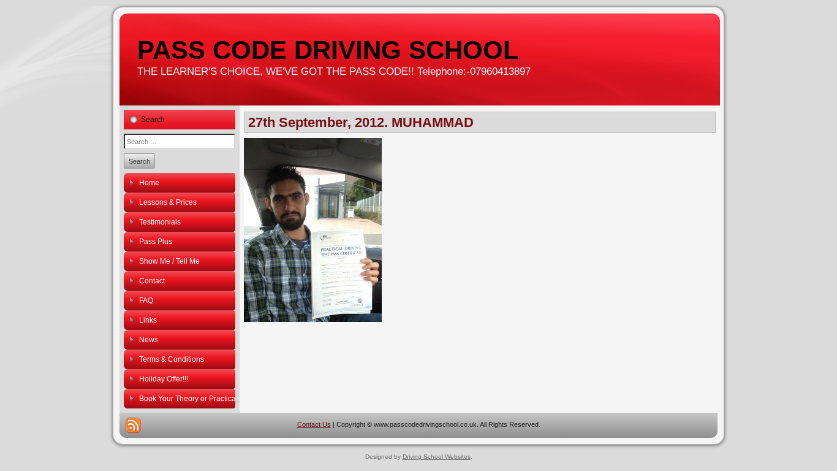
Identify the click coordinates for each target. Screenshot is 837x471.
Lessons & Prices (168, 202)
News (148, 339)
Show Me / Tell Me (169, 261)
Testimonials (160, 222)
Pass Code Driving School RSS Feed (133, 425)
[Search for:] (179, 141)
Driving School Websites (437, 456)
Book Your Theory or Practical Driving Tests (187, 398)
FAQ (146, 300)
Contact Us (314, 424)
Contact (152, 281)
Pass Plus (155, 241)
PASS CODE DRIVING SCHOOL (328, 50)
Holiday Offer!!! (163, 379)
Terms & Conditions (171, 359)
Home (149, 182)
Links (148, 320)
